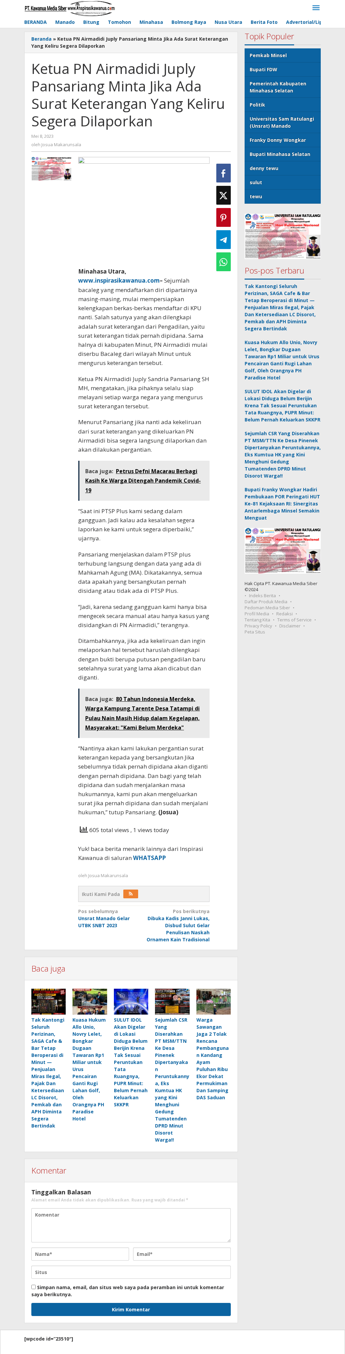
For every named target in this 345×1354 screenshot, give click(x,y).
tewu (256, 196)
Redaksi (284, 614)
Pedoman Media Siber (267, 608)
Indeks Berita (262, 595)
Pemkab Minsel (268, 55)
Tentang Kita (257, 620)
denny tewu (264, 168)
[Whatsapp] (223, 261)
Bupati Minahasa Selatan (280, 154)
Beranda (41, 39)
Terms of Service (294, 620)
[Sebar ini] (223, 173)
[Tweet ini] (223, 195)
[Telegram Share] (223, 239)
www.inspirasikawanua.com (119, 280)
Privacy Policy (258, 626)
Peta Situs (255, 632)
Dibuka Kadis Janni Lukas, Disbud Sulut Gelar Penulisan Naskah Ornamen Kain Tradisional (178, 925)
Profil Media (257, 614)
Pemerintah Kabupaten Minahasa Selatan (278, 87)
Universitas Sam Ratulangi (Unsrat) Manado (282, 122)
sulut (256, 182)
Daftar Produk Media (266, 602)
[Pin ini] (223, 217)
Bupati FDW (263, 69)
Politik (257, 104)
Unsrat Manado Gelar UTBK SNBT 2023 (104, 918)
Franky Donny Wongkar (278, 140)
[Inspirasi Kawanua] (69, 8)
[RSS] (130, 894)
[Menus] (316, 8)
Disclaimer (290, 626)
